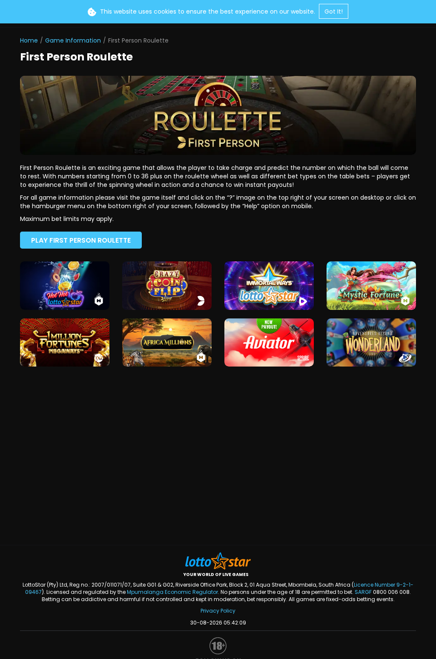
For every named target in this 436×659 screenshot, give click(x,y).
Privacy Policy (218, 610)
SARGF (363, 592)
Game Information (73, 40)
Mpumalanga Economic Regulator (172, 592)
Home (29, 40)
